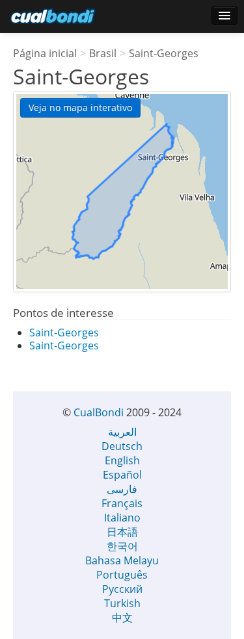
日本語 (122, 532)
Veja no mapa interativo (80, 107)
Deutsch (122, 446)
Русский (122, 589)
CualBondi (99, 412)
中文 (122, 617)
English (122, 460)
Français (122, 503)
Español (122, 475)
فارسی (122, 489)
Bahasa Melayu (122, 560)
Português (122, 575)
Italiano (122, 517)
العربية (122, 432)
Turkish (122, 603)
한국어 (122, 546)
